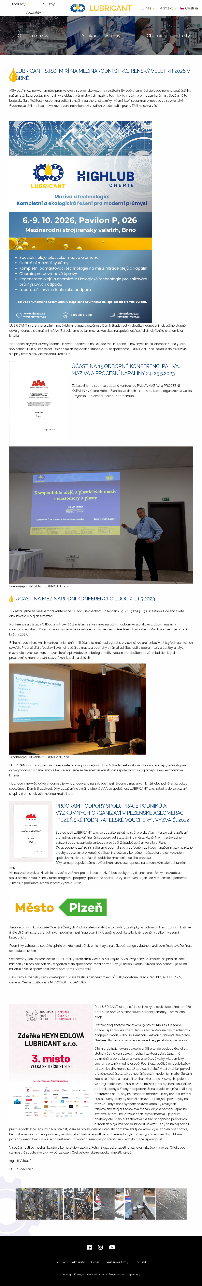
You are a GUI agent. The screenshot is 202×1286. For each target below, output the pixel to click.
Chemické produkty (168, 35)
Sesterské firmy (117, 1262)
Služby (49, 4)
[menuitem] (18, 4)
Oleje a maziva (34, 35)
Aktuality (33, 12)
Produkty (17, 4)
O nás (146, 8)
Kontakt (166, 8)
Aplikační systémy (101, 35)
